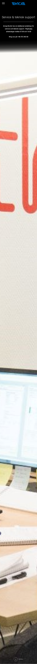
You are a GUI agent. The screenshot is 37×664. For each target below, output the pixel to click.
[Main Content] (18, 659)
